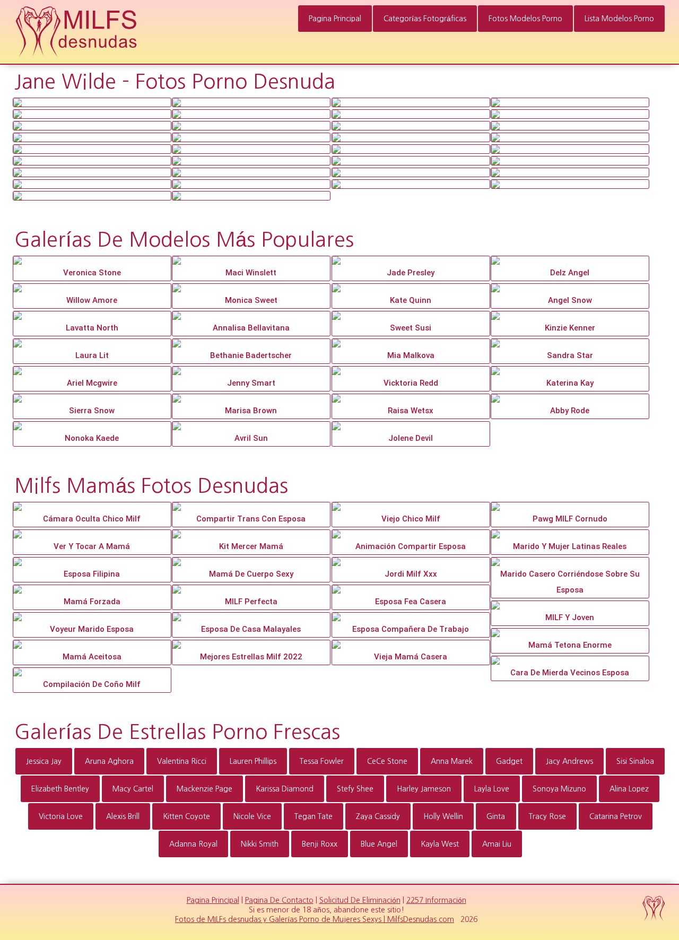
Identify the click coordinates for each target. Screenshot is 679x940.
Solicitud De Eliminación (360, 900)
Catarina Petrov (615, 816)
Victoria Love (61, 816)
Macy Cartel (132, 789)
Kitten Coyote (186, 816)
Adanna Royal (193, 844)
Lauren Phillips (253, 761)
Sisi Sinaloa (635, 761)
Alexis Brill (123, 816)
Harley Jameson (424, 789)
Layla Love (491, 789)
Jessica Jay (44, 761)
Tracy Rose (547, 816)
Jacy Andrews (569, 761)
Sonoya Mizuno (559, 789)
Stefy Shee (355, 789)
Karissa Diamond (285, 789)
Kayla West (440, 844)
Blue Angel (379, 844)
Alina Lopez (629, 789)
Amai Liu (496, 844)
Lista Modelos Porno (619, 18)
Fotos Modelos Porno (525, 18)
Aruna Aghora (109, 761)
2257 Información (436, 900)
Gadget (509, 761)
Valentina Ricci (181, 761)
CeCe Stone (387, 761)
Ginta (495, 816)
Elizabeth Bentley (60, 789)
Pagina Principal (335, 18)
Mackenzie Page (204, 789)
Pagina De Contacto (279, 900)
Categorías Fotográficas (425, 18)
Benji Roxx (319, 844)
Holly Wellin (443, 816)
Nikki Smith (259, 844)
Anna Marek (452, 761)
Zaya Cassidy (378, 816)
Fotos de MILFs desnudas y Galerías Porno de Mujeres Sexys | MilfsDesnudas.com (314, 919)
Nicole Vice (252, 816)
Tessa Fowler (322, 761)
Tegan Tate (313, 816)
